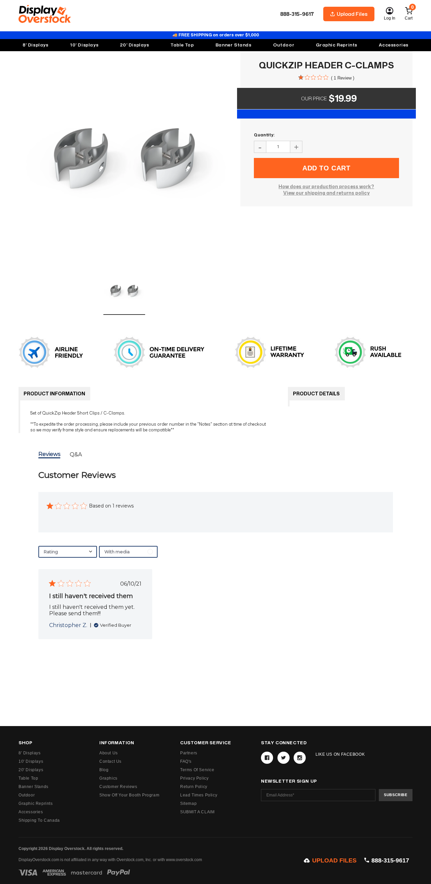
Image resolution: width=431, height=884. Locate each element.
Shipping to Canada (39, 820)
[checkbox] (128, 552)
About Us (108, 753)
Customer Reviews (118, 786)
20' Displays (31, 769)
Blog (103, 769)
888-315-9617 (297, 14)
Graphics (108, 778)
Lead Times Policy (198, 795)
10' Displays (31, 761)
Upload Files (352, 14)
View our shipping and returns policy (326, 193)
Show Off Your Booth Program (129, 795)
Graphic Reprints (36, 803)
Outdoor (283, 45)
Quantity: (264, 135)
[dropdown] (67, 552)
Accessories (393, 45)
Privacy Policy (194, 778)
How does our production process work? (326, 186)
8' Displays (30, 753)
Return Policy (193, 786)
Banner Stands (33, 786)
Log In (389, 18)
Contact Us (110, 761)
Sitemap (188, 803)
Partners (188, 753)
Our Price (314, 98)
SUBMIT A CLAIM (197, 812)
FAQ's (186, 761)
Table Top (28, 778)
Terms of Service (197, 769)
